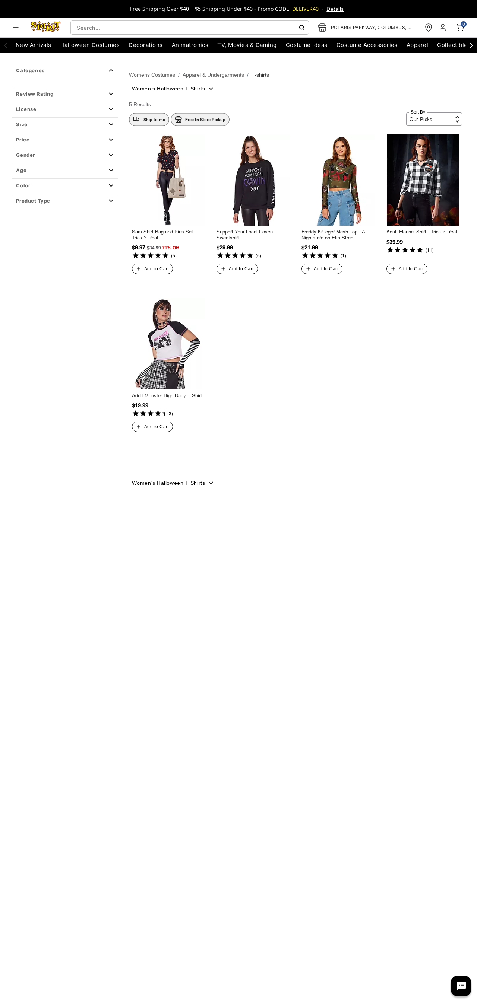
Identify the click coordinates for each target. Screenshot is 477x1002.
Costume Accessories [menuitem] (367, 44)
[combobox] (190, 27)
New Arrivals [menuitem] (33, 44)
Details (335, 9)
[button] (65, 94)
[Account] (443, 27)
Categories (30, 70)
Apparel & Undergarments (213, 75)
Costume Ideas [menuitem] (307, 44)
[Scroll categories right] (471, 45)
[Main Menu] (15, 27)
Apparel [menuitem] (417, 44)
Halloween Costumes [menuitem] (90, 44)
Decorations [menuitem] (145, 44)
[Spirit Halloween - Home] (46, 27)
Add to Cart (156, 268)
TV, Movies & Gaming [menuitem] (247, 44)
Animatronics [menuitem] (190, 44)
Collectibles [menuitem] (454, 44)
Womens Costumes (152, 75)
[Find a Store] (428, 27)
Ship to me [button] (154, 119)
